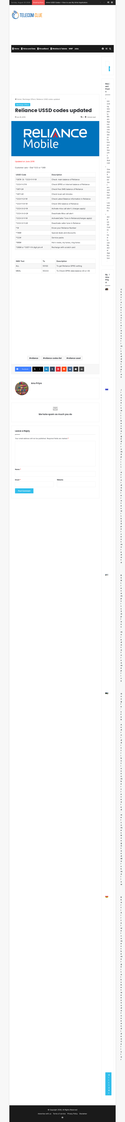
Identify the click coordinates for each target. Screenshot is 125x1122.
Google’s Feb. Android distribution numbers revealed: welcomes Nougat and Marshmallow (121, 789)
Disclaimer (83, 1114)
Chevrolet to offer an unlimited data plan (121, 333)
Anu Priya (36, 383)
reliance (34, 358)
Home (16, 49)
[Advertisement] (86, 24)
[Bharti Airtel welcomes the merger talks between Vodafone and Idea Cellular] (106, 897)
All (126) (109, 1084)
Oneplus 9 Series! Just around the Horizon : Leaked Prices (108, 190)
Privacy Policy (72, 1114)
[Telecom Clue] (27, 15)
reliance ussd (74, 358)
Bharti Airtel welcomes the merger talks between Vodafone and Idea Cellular (121, 978)
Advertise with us (44, 1114)
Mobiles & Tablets (59, 49)
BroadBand (44, 49)
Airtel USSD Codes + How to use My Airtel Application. (67, 2)
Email (18, 480)
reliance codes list (53, 358)
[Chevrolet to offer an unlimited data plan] (106, 289)
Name (18, 469)
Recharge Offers (29, 99)
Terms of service (59, 1114)
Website (60, 480)
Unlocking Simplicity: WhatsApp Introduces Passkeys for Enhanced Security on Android (108, 132)
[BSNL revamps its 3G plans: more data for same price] (106, 575)
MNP (71, 49)
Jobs (76, 49)
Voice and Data (29, 49)
